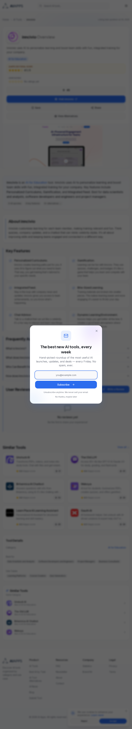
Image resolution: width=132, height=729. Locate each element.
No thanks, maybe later (66, 397)
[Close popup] (96, 331)
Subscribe (63, 384)
